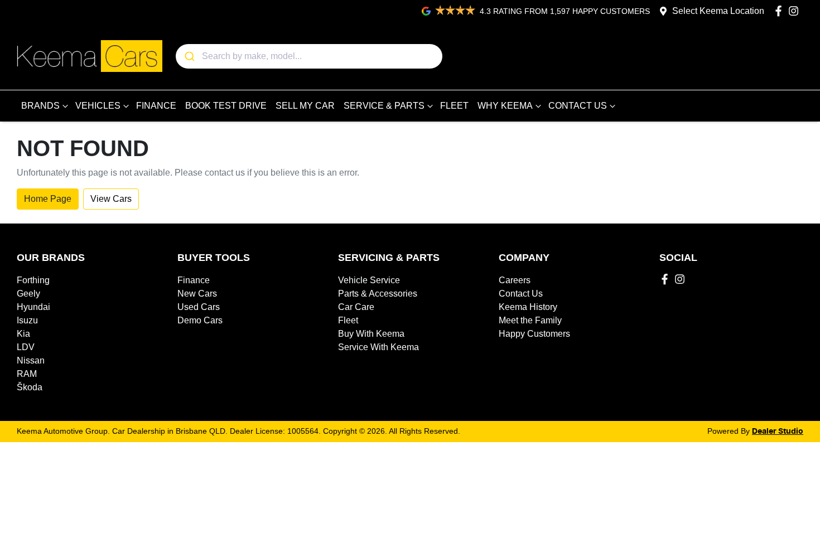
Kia (23, 333)
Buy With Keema (371, 333)
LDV (26, 347)
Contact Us (521, 293)
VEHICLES (97, 105)
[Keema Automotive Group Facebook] (780, 11)
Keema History (528, 307)
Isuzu (27, 320)
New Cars (197, 293)
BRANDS (40, 105)
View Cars (111, 198)
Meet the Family (530, 320)
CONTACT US (577, 105)
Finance (193, 280)
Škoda (29, 387)
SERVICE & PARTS (384, 105)
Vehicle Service (369, 280)
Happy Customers (534, 333)
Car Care (356, 307)
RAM (27, 374)
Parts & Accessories (377, 293)
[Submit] (189, 56)
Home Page (47, 198)
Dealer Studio (777, 431)
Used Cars (198, 307)
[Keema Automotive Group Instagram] (795, 11)
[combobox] (309, 56)
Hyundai (33, 307)
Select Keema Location (718, 11)
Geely (28, 293)
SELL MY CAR (305, 105)
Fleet (348, 320)
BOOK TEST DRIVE (226, 105)
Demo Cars (200, 320)
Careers (514, 280)
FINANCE (156, 105)
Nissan (31, 360)
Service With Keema (378, 347)
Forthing (33, 280)
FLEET (454, 105)
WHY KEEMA (505, 105)
